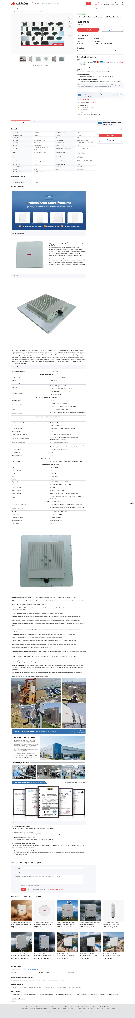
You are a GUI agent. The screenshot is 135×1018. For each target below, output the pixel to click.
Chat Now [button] (113, 30)
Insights (107, 1006)
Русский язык (53, 1008)
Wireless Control (16, 994)
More (12, 1001)
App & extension (105, 8)
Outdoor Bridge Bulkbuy (18, 998)
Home (12, 11)
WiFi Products (46, 11)
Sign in (122, 4)
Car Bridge (76, 994)
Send (23, 889)
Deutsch (64, 1008)
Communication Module (35, 987)
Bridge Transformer (113, 994)
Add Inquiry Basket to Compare (42, 65)
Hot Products (29, 1006)
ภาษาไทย (93, 1008)
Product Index (94, 1006)
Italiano (59, 1008)
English (31, 1008)
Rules (122, 8)
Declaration (83, 1011)
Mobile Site (101, 1006)
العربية (76, 1008)
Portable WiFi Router (49, 987)
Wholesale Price (69, 1006)
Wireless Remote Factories (30, 994)
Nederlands (70, 1008)
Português (41, 1008)
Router (14, 987)
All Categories (16, 8)
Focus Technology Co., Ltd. (57, 1011)
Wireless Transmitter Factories (63, 994)
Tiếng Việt (103, 1008)
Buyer (87, 8)
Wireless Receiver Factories (46, 994)
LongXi (13, 972)
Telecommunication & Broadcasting (34, 11)
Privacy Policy (91, 1011)
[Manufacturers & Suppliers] (19, 3)
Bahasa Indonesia (111, 1008)
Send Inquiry (88, 30)
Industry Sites (77, 1006)
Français (47, 1008)
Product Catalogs (33, 969)
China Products (37, 1006)
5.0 (104, 124)
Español (36, 1008)
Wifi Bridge (84, 994)
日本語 (84, 1008)
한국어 (80, 1008)
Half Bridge (102, 994)
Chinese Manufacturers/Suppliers (49, 1006)
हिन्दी (88, 1008)
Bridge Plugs (94, 994)
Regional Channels (86, 1006)
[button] (90, 124)
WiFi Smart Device (61, 987)
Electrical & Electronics (20, 11)
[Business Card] (121, 129)
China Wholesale (61, 1006)
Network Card (22, 987)
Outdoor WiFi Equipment (75, 987)
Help (96, 8)
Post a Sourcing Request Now (55, 889)
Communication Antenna (45, 972)
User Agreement (76, 1011)
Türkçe (98, 1008)
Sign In (79, 114)
